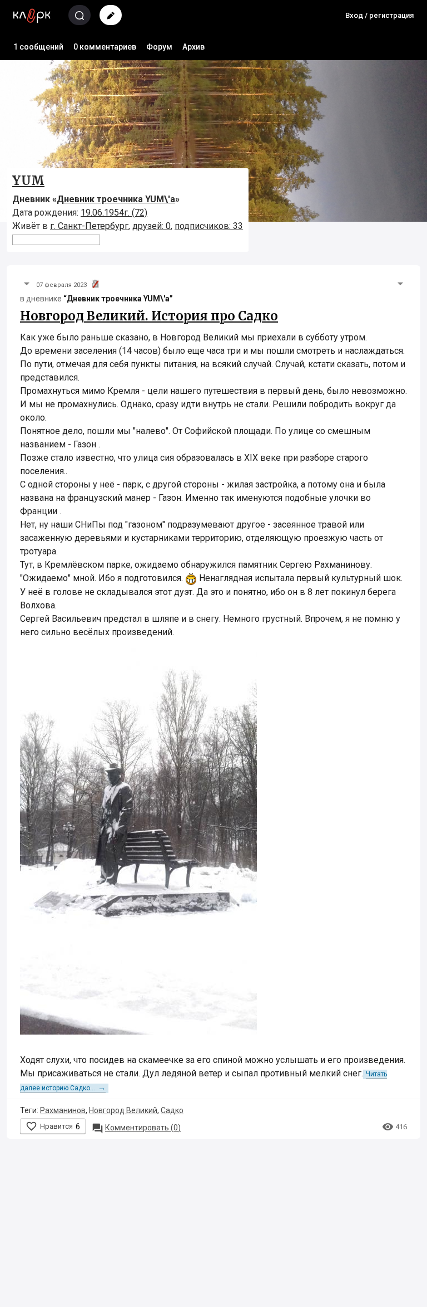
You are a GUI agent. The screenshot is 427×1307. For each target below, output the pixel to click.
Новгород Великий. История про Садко (149, 316)
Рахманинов (63, 1110)
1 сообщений (38, 46)
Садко (172, 1110)
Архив (193, 46)
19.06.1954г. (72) (114, 212)
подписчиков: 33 (209, 226)
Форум (159, 46)
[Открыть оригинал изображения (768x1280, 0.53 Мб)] (138, 839)
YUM (28, 180)
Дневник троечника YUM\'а (116, 199)
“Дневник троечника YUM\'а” (118, 298)
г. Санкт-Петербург (89, 226)
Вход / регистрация (379, 15)
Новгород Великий (123, 1110)
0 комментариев (104, 46)
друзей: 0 (151, 226)
